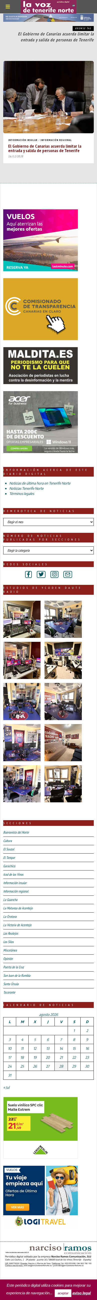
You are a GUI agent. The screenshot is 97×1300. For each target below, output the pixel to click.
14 (61, 1048)
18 (22, 1057)
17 (9, 1057)
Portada (12, 1274)
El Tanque (9, 857)
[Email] (67, 574)
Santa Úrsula (11, 984)
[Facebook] (28, 574)
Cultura (7, 841)
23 (87, 1057)
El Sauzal (8, 849)
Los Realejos (10, 933)
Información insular (23, 140)
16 (87, 1048)
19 (35, 1057)
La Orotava (10, 916)
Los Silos (8, 942)
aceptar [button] (63, 1293)
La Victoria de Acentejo (17, 925)
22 (74, 1057)
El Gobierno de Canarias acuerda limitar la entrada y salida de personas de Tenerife (44, 148)
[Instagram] (54, 574)
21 (61, 1057)
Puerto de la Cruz (13, 967)
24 (9, 1066)
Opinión (8, 958)
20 (48, 1057)
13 (47, 1048)
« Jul (6, 1087)
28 (61, 1066)
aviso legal (81, 1293)
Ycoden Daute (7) (39, 1274)
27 (47, 1066)
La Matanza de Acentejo (18, 908)
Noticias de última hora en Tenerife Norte (39, 483)
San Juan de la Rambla (16, 975)
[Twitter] (41, 574)
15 (74, 1048)
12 (34, 1048)
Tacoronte (9, 992)
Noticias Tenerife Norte (26, 488)
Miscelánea (10, 950)
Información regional (56, 140)
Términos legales (21, 493)
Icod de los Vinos (13, 874)
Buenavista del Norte (16, 832)
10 (9, 1048)
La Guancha (10, 899)
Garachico (9, 866)
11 (22, 1048)
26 (35, 1066)
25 (22, 1066)
